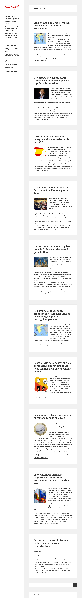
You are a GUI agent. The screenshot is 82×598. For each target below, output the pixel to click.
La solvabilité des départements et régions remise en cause (52, 416)
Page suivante (75, 585)
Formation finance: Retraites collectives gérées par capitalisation (51, 542)
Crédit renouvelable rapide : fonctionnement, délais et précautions (12, 71)
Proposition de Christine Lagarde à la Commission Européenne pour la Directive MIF (51, 479)
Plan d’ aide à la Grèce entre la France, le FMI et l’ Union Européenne (52, 25)
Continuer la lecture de (41, 60)
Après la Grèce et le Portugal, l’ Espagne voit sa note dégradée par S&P (52, 139)
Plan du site (45, 594)
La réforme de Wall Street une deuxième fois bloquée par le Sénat (51, 190)
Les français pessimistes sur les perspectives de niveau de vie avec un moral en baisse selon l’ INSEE (52, 367)
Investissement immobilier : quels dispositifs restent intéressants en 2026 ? (12, 66)
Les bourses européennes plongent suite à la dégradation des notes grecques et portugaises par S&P (52, 315)
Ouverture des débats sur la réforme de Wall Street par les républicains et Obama (51, 80)
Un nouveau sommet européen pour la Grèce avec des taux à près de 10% (52, 249)
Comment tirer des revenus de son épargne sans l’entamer (11, 50)
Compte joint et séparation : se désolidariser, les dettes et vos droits (12, 55)
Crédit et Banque (11, 45)
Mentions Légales (38, 594)
